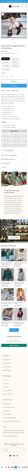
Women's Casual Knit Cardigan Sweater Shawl (19, 323)
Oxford (3, 90)
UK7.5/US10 (6, 69)
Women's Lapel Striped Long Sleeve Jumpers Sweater (7, 303)
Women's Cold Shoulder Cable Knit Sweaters (19, 283)
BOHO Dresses (6, 359)
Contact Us (6, 383)
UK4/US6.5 (5, 62)
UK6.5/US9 (15, 65)
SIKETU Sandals (7, 366)
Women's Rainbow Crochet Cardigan (20, 303)
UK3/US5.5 (5, 58)
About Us (5, 380)
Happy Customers (7, 394)
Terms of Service (7, 414)
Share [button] (4, 167)
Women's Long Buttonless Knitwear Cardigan (6, 263)
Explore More (14, 237)
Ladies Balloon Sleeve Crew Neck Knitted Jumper (7, 283)
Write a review (14, 345)
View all (14, 330)
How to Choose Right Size (9, 417)
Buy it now (14, 85)
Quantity (3, 72)
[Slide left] (10, 43)
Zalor (15, 462)
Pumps (8, 90)
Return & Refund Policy (9, 407)
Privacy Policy (6, 411)
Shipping (8, 53)
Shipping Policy (7, 404)
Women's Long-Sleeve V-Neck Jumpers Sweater (20, 263)
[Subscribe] (23, 450)
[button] (2, 6)
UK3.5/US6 (15, 58)
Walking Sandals (7, 370)
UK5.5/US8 (5, 65)
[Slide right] (17, 43)
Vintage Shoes (14, 90)
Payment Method (7, 390)
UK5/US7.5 (15, 62)
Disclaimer (5, 387)
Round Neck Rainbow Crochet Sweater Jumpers (7, 323)
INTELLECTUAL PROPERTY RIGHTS (11, 421)
